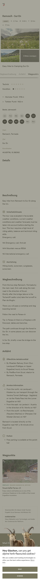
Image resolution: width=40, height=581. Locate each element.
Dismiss (20, 576)
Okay (20, 569)
